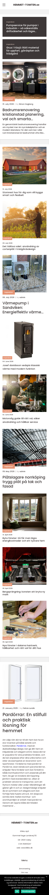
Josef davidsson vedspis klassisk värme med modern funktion (21, 367)
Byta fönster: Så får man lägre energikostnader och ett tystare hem (24, 539)
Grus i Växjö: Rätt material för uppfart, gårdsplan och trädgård (22, 50)
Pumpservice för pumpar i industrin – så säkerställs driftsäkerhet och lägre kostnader (22, 28)
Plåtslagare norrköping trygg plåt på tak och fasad (24, 482)
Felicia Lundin (29, 708)
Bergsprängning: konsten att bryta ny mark (24, 593)
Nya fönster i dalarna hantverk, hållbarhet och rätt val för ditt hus (22, 646)
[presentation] (43, 451)
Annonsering (24, 868)
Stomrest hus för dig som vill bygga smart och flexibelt (23, 193)
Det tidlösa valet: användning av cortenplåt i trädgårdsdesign (21, 247)
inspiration (10, 22)
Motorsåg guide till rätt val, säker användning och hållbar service (21, 420)
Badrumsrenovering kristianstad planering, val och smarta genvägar (23, 114)
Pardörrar (21, 745)
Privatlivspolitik (28, 891)
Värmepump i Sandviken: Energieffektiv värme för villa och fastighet (22, 307)
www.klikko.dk (27, 848)
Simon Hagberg (26, 104)
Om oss (24, 872)
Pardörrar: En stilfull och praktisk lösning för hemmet (24, 722)
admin (22, 297)
